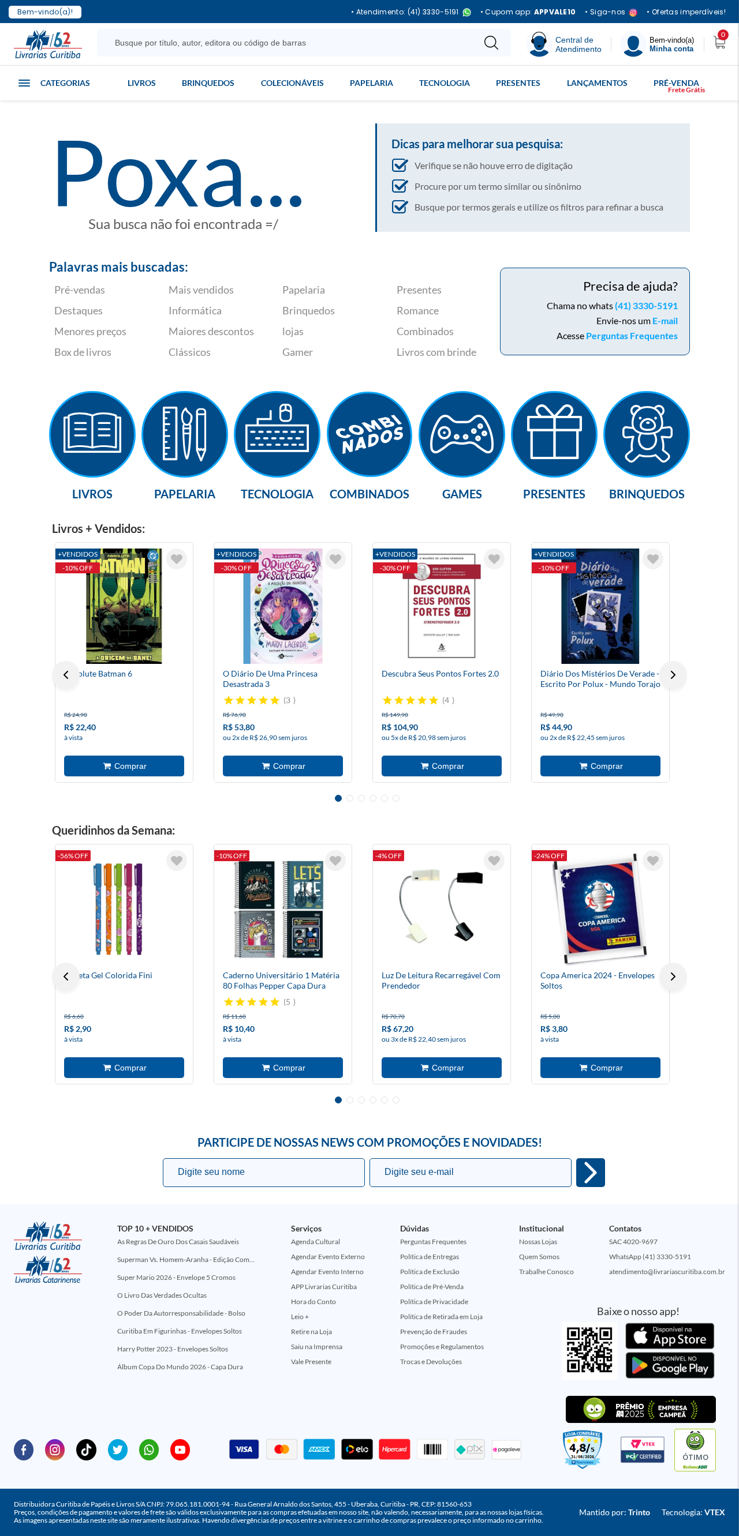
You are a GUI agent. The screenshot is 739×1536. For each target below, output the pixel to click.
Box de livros (82, 351)
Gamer (297, 351)
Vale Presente (311, 1361)
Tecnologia (444, 83)
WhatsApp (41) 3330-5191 (650, 1256)
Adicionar (124, 766)
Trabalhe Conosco (546, 1271)
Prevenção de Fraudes (433, 1331)
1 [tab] (338, 798)
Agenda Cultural (315, 1241)
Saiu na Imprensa (316, 1346)
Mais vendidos (201, 289)
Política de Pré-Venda (432, 1286)
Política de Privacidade (434, 1301)
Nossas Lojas (538, 1241)
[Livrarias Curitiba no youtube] (180, 1448)
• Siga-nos (605, 12)
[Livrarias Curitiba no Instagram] (55, 1448)
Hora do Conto (313, 1301)
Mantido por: (614, 1512)
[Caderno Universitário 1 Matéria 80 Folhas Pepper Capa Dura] (283, 908)
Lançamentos (597, 83)
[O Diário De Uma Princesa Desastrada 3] (283, 606)
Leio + (300, 1316)
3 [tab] (361, 798)
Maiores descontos (211, 331)
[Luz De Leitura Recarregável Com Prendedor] (442, 908)
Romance (418, 310)
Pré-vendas (79, 289)
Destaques (78, 310)
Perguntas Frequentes (632, 335)
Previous (66, 675)
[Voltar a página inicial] (48, 43)
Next (673, 675)
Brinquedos (208, 83)
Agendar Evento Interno (327, 1271)
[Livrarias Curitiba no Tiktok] (86, 1448)
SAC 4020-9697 (633, 1241)
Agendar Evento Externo (328, 1256)
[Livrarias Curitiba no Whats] (149, 1448)
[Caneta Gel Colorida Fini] (124, 908)
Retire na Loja (311, 1331)
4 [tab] (373, 798)
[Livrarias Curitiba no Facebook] (23, 1448)
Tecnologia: (693, 1512)
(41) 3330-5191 (646, 305)
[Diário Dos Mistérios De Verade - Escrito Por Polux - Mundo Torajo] (600, 606)
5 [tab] (384, 798)
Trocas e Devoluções (431, 1361)
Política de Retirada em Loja (441, 1316)
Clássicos (190, 351)
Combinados (425, 331)
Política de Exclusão (430, 1271)
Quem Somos (539, 1256)
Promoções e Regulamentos (442, 1346)
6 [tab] (396, 798)
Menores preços (90, 331)
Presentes (518, 83)
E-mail (665, 320)
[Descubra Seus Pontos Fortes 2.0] (442, 606)
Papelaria (371, 83)
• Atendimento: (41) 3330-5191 (405, 12)
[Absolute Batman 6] (124, 606)
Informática (195, 310)
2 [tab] (349, 798)
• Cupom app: (528, 12)
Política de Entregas (429, 1256)
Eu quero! (590, 1172)
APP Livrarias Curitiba (324, 1286)
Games (462, 493)
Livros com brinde (436, 351)
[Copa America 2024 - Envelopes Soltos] (600, 908)
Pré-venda (676, 83)
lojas (293, 331)
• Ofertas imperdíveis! (686, 12)
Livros (142, 83)
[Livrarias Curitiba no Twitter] (118, 1448)
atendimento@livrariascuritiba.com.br (667, 1271)
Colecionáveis (292, 83)
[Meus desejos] (176, 559)
